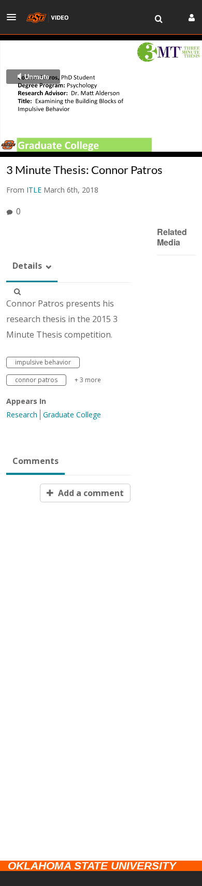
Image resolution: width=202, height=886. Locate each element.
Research (21, 414)
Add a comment (90, 493)
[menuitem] (158, 19)
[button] (14, 17)
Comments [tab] (35, 461)
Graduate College (72, 414)
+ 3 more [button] (88, 379)
